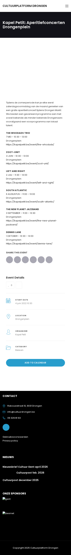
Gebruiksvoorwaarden (15, 437)
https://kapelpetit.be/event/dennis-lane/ (29, 243)
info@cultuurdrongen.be (21, 411)
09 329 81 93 (14, 418)
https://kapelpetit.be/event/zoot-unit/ (27, 163)
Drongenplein (22, 319)
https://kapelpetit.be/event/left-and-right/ (30, 182)
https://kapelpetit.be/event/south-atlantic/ (30, 201)
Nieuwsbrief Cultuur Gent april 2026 (25, 467)
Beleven (19, 350)
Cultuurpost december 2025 (21, 480)
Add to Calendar (35, 362)
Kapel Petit (20, 334)
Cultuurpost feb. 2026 (30, 472)
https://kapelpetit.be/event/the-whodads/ (30, 144)
